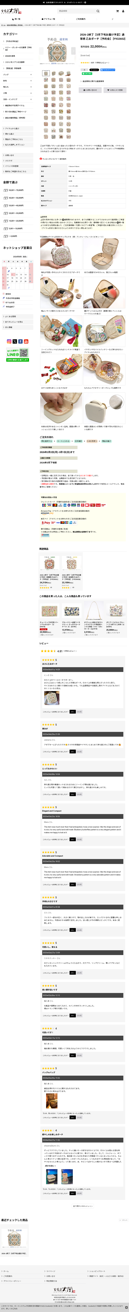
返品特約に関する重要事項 (93, 81)
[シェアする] (84, 69)
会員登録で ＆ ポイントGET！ (64, 2)
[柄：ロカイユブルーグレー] (57, 51)
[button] (113, 19)
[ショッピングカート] (117, 11)
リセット (125, 1220)
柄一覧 (121, 223)
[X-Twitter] (15, 341)
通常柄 (66, 220)
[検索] (98, 11)
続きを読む (49, 1166)
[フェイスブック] (20, 341)
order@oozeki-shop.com (65, 1302)
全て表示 (82, 1206)
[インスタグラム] (9, 341)
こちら (15, 1309)
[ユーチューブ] (26, 341)
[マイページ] (123, 11)
